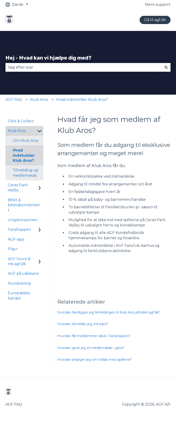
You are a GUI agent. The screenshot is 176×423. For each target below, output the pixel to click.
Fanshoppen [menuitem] (19, 229)
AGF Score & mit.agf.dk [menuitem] (19, 261)
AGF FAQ (14, 99)
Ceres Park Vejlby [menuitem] (18, 187)
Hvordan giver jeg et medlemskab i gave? (90, 348)
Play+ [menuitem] (13, 249)
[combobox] (84, 67)
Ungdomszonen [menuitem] (23, 220)
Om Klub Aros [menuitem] (25, 140)
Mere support (157, 4)
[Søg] (166, 67)
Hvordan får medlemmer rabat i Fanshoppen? (93, 336)
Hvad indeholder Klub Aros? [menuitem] (24, 155)
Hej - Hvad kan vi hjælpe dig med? (48, 58)
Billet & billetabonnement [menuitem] (24, 205)
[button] (39, 131)
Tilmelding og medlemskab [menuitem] (25, 172)
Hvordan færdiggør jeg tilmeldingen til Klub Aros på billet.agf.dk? (108, 312)
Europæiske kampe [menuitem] (19, 295)
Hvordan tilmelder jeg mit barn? (82, 324)
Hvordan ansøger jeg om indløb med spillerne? (94, 359)
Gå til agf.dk (155, 20)
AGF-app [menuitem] (16, 239)
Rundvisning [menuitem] (19, 283)
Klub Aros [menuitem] (17, 131)
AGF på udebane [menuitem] (23, 273)
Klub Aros (39, 99)
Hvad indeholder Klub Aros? (82, 99)
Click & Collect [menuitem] (21, 121)
